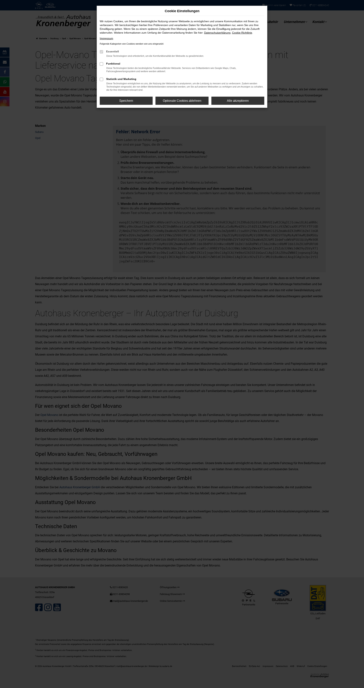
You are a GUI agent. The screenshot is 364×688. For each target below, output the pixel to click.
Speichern (126, 100)
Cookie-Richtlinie (242, 32)
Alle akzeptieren (238, 100)
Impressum (106, 38)
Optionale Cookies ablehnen (182, 100)
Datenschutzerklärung (217, 32)
